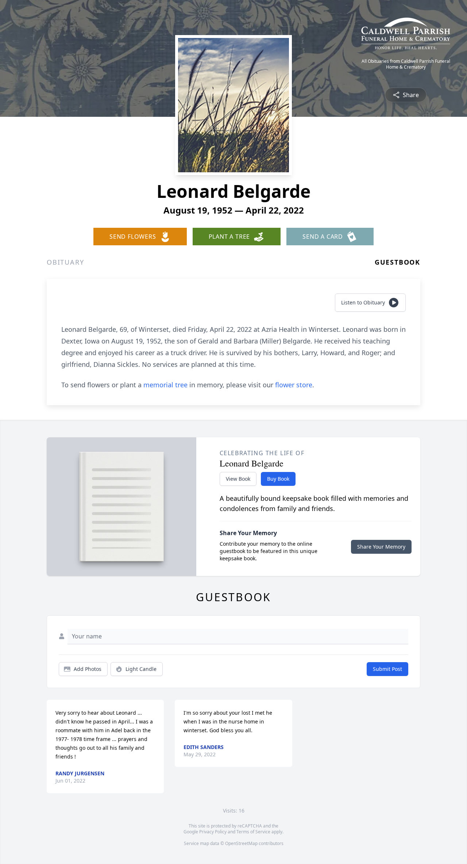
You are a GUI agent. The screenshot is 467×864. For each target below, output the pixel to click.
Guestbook (397, 262)
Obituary (65, 262)
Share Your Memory (381, 546)
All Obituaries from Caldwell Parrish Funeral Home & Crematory (406, 64)
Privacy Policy (213, 832)
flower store (293, 384)
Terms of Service (253, 832)
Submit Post (387, 668)
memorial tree (165, 384)
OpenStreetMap (241, 843)
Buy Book (278, 478)
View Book (238, 478)
